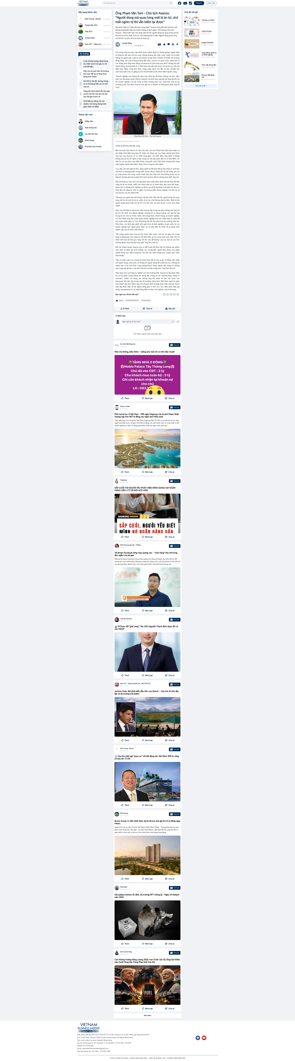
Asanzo (121, 300)
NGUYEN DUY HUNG (93, 147)
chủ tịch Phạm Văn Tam (132, 300)
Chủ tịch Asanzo (145, 300)
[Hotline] (190, 3)
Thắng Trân (89, 121)
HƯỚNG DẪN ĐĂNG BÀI (176, 1058)
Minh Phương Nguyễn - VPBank (130, 545)
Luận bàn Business (126, 619)
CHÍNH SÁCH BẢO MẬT (139, 1058)
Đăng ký (199, 3)
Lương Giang (127, 43)
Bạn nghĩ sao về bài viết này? (127, 294)
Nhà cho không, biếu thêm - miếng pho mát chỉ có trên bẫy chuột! (145, 352)
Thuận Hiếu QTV (91, 25)
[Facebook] (179, 3)
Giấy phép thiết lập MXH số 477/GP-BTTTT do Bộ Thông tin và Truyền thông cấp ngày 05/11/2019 (113, 1035)
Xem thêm (147, 1015)
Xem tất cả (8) (200, 86)
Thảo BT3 (88, 31)
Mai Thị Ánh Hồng (126, 952)
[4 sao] (174, 294)
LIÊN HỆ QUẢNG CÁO (157, 1058)
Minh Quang (124, 813)
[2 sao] (167, 294)
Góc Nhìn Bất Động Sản (127, 344)
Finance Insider (125, 406)
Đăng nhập (211, 3)
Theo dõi (175, 345)
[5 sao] (177, 294)
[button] (170, 398)
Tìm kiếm (171, 3)
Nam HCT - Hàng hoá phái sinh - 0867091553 (135, 683)
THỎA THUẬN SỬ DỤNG (119, 1058)
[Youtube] (185, 3)
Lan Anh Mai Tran (91, 134)
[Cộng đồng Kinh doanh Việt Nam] (83, 3)
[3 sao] (171, 294)
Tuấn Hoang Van (91, 128)
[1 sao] (164, 294)
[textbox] (146, 321)
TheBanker (123, 480)
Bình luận (122, 316)
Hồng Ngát (123, 887)
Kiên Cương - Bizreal (127, 748)
